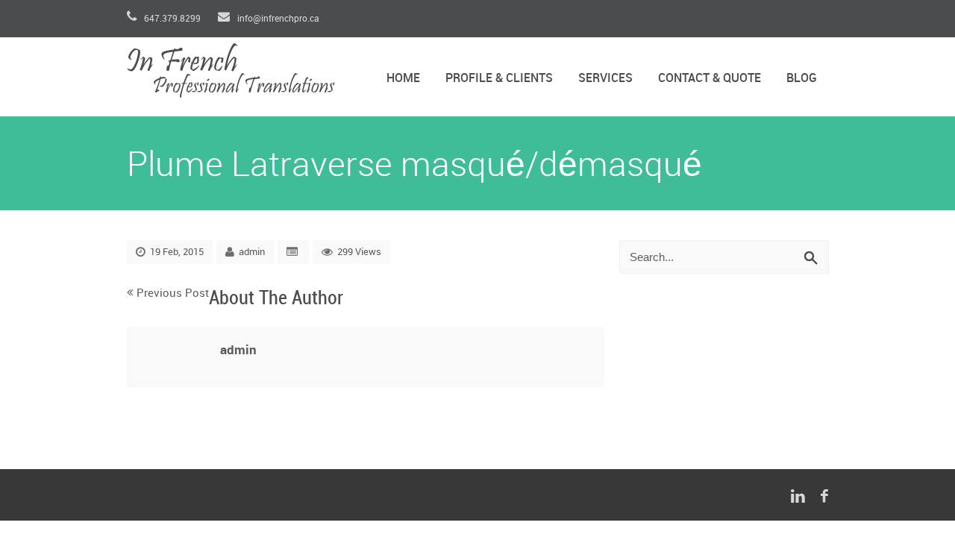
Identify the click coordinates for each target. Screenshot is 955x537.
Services (605, 78)
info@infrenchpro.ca (277, 19)
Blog (801, 78)
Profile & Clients (499, 78)
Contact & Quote (709, 78)
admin (252, 252)
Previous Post (173, 294)
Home (403, 78)
